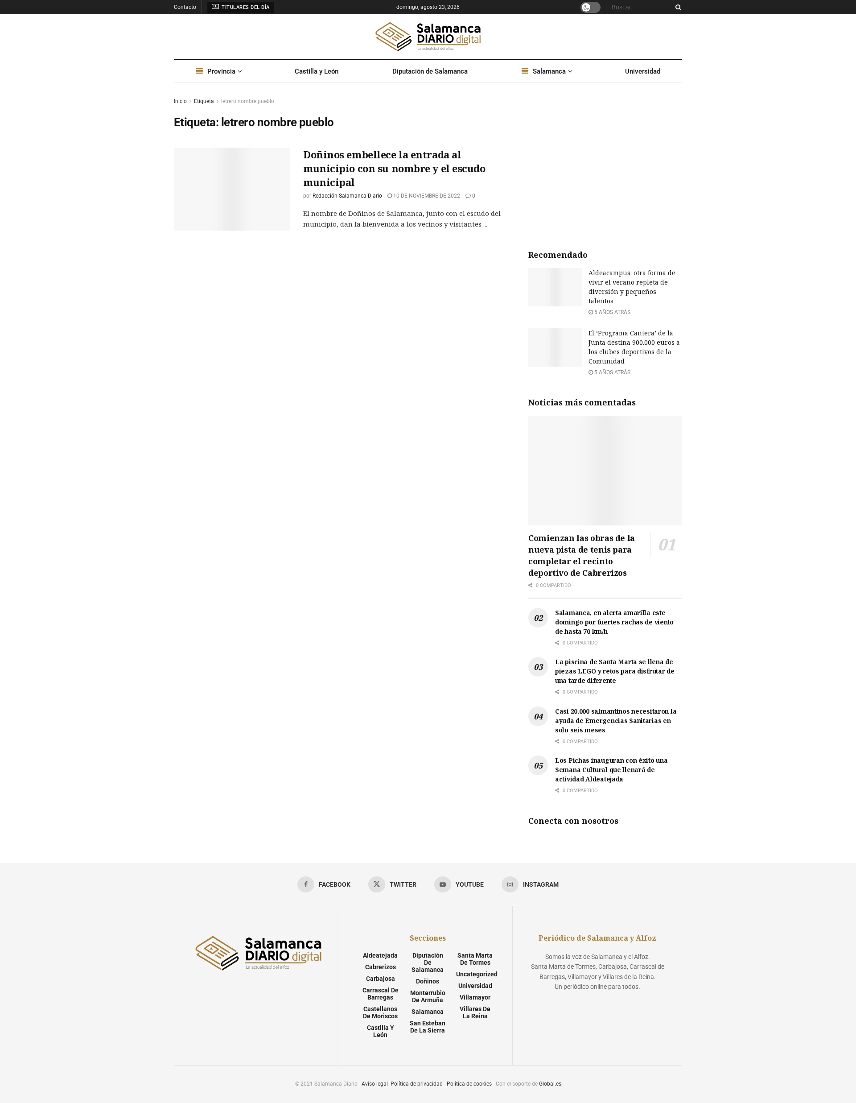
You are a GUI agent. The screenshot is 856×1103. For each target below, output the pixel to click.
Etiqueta (204, 101)
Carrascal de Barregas (380, 994)
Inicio (180, 101)
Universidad (642, 71)
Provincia (221, 71)
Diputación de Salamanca (430, 71)
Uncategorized (477, 974)
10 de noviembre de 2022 (426, 196)
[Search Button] (677, 7)
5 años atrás (611, 312)
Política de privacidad (417, 1084)
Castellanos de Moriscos (380, 1012)
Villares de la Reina (475, 1012)
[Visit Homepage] (428, 37)
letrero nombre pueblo (247, 101)
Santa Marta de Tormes (475, 959)
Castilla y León (316, 71)
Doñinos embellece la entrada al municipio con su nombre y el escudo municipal (394, 168)
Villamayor (475, 997)
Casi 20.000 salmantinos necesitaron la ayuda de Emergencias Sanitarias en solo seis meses (615, 720)
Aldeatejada (380, 955)
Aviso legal (375, 1084)
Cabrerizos (380, 967)
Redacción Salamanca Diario (347, 196)
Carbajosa (380, 978)
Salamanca (549, 71)
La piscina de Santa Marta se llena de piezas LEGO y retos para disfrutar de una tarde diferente (615, 671)
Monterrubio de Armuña (427, 996)
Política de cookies (469, 1084)
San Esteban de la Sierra (427, 1027)
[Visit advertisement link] (605, 163)
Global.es (550, 1084)
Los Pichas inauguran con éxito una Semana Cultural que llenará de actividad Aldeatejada (611, 769)
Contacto (185, 7)
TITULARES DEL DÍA (245, 7)
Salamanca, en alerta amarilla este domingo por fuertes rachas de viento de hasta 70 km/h (614, 622)
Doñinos (427, 981)
